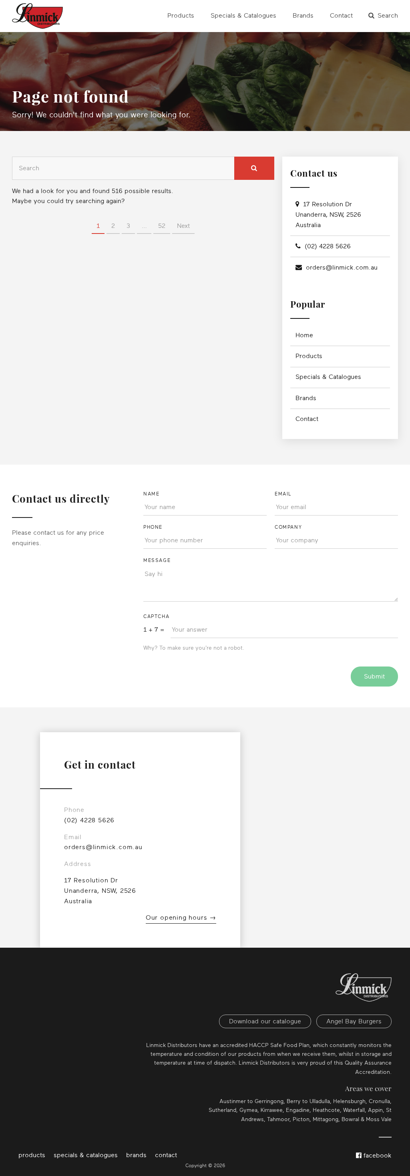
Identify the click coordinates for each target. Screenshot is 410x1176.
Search (388, 15)
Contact (341, 15)
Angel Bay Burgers (354, 1021)
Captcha (156, 616)
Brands (303, 15)
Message (157, 560)
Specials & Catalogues (243, 15)
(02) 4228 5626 (328, 246)
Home (304, 335)
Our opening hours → (181, 917)
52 (161, 226)
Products (180, 15)
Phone (153, 527)
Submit (374, 676)
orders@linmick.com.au (342, 267)
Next (183, 226)
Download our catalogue (265, 1021)
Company (288, 527)
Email (283, 494)
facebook (377, 1155)
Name (151, 494)
